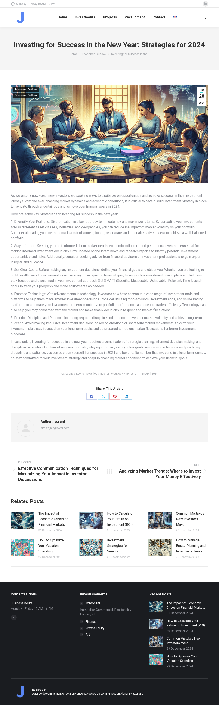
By (132, 373)
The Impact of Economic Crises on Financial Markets (53, 518)
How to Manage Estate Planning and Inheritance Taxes (191, 545)
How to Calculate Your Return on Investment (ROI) (120, 518)
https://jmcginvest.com (55, 428)
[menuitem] (175, 17)
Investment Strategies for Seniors (117, 545)
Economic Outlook (26, 89)
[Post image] (22, 520)
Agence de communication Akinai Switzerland (114, 693)
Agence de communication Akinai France (57, 693)
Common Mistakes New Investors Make (190, 518)
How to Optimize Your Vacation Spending (51, 545)
